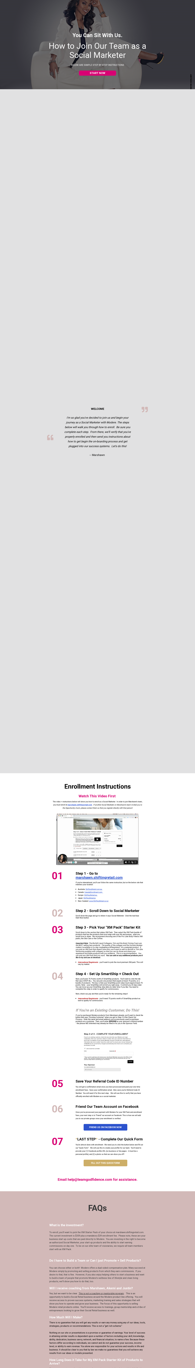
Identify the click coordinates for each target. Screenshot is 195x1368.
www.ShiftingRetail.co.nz (98, 901)
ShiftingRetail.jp (89, 898)
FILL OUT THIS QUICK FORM (105, 1163)
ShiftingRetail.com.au (94, 889)
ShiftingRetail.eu (91, 895)
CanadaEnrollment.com (93, 892)
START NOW (97, 73)
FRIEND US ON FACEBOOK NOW (105, 1127)
